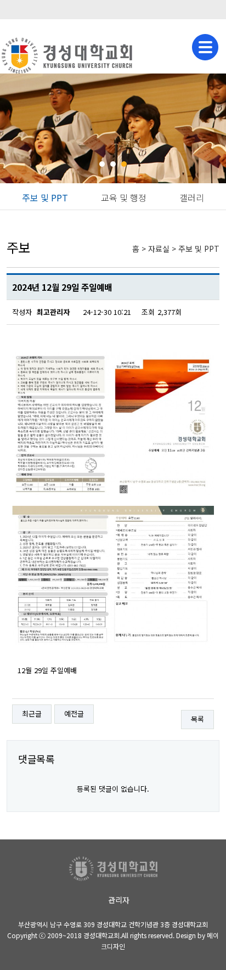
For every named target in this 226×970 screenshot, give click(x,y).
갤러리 (191, 197)
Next (212, 128)
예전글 (74, 713)
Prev (14, 128)
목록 (197, 719)
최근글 (32, 713)
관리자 (118, 899)
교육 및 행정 (123, 197)
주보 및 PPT (45, 197)
